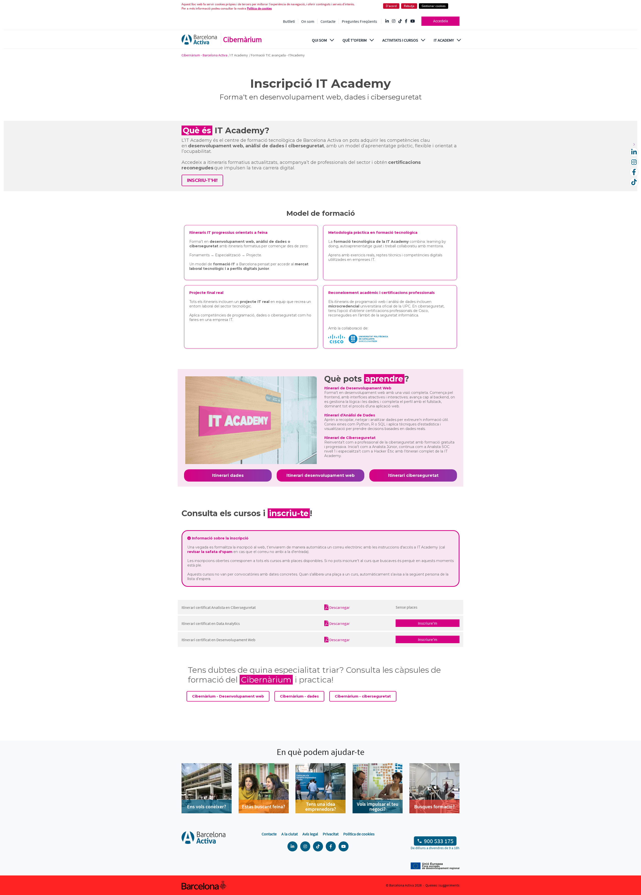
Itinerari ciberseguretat (413, 475)
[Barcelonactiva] (199, 39)
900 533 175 (438, 841)
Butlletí (289, 21)
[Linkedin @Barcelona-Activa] (387, 21)
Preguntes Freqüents (359, 21)
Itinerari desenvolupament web (320, 475)
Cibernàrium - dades (299, 696)
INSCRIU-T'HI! (202, 180)
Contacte (328, 21)
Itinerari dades (228, 475)
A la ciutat (289, 833)
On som (307, 21)
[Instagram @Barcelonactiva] (393, 21)
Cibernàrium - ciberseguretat (363, 696)
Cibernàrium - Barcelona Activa (205, 55)
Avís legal (310, 833)
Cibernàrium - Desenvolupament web (228, 696)
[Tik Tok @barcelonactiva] (400, 21)
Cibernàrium (242, 39)
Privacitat (331, 833)
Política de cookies (259, 8)
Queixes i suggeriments (442, 885)
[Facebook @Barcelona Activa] (406, 21)
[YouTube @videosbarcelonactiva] (412, 21)
